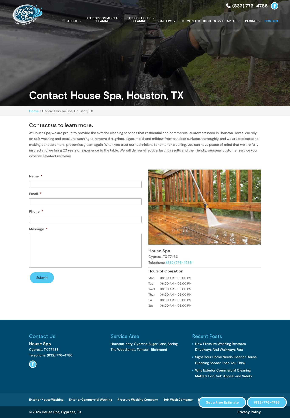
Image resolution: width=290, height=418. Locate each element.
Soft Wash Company (178, 399)
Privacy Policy (249, 412)
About (72, 21)
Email (35, 194)
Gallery (165, 21)
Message (38, 229)
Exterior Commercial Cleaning (102, 20)
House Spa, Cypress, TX (62, 412)
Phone (36, 211)
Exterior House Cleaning (139, 20)
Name (35, 176)
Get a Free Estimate (222, 402)
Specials (250, 21)
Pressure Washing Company (138, 399)
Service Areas (225, 21)
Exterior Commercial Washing (90, 399)
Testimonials (189, 21)
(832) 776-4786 (249, 5)
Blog (207, 21)
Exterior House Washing (46, 399)
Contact (271, 21)
